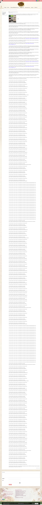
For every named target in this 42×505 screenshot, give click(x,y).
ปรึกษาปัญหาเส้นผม (8, 9)
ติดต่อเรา (32, 7)
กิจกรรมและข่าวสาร (27, 7)
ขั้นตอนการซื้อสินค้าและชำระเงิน (15, 7)
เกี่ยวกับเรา (36, 7)
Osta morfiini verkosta (14, 9)
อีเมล (3, 480)
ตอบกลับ (10, 484)
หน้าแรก (5, 7)
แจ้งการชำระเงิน (22, 7)
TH (40, 0)
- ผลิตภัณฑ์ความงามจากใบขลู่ (19, 497)
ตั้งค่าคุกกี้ (33, 503)
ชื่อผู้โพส (3, 478)
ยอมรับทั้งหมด (36, 503)
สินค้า (8, 7)
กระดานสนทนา (4, 9)
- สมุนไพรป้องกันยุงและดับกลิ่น (19, 494)
